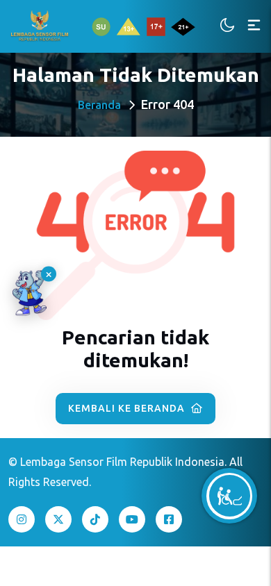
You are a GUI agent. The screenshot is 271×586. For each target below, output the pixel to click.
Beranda (99, 105)
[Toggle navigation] (254, 26)
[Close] (48, 274)
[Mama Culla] (29, 293)
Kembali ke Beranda (128, 408)
